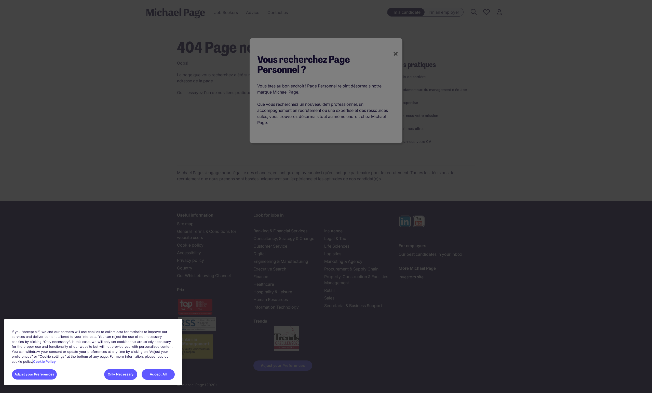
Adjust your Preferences (34, 374)
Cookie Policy (44, 361)
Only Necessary (121, 374)
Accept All (158, 374)
